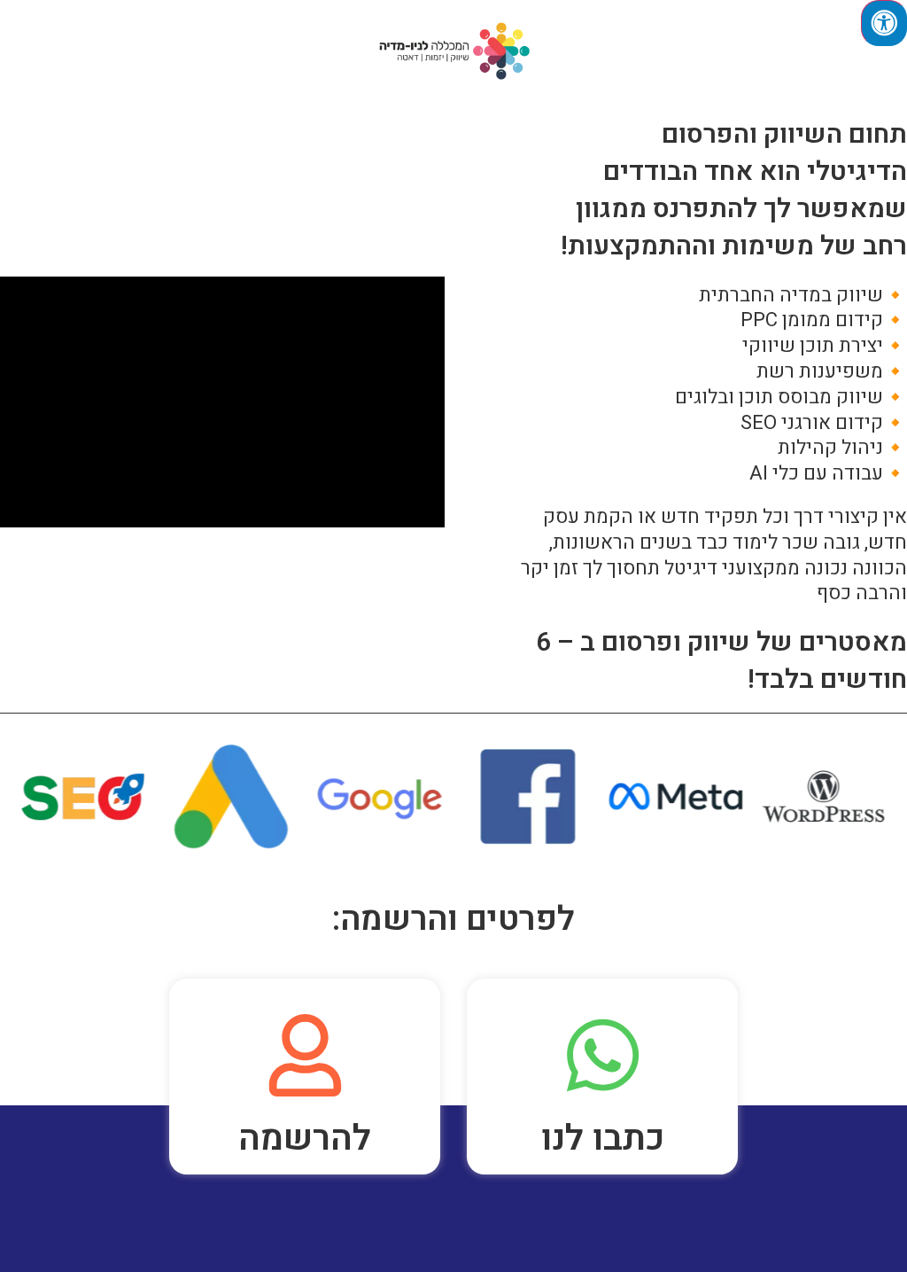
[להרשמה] (305, 1055)
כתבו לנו (602, 1138)
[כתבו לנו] (603, 1055)
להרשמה (304, 1138)
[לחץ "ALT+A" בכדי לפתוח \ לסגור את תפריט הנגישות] (884, 23)
